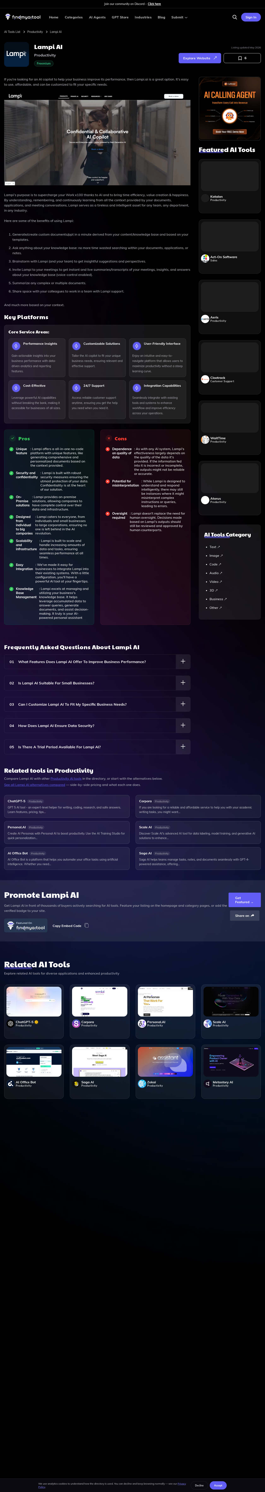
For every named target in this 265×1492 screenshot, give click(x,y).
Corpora (145, 801)
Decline (199, 1485)
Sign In (251, 17)
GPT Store (120, 17)
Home (54, 17)
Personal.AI (17, 827)
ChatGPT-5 (16, 801)
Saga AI (145, 853)
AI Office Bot (18, 853)
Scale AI (145, 827)
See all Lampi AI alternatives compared (34, 785)
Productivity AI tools (66, 778)
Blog (161, 17)
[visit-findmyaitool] (23, 20)
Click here (154, 4)
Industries (143, 17)
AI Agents (97, 17)
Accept (218, 1485)
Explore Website (196, 58)
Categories (74, 17)
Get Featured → (244, 900)
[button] (234, 17)
